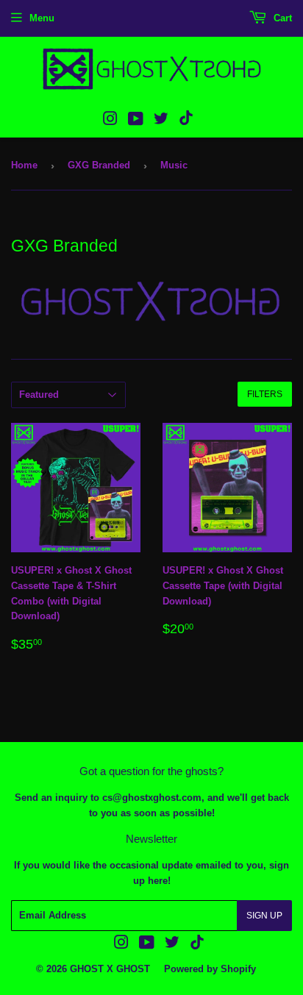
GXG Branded (99, 165)
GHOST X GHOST (110, 968)
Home (24, 165)
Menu (41, 18)
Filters (264, 394)
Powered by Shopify (210, 968)
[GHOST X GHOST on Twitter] (161, 120)
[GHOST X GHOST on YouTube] (135, 120)
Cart (281, 18)
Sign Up (264, 915)
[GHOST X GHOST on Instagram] (110, 120)
